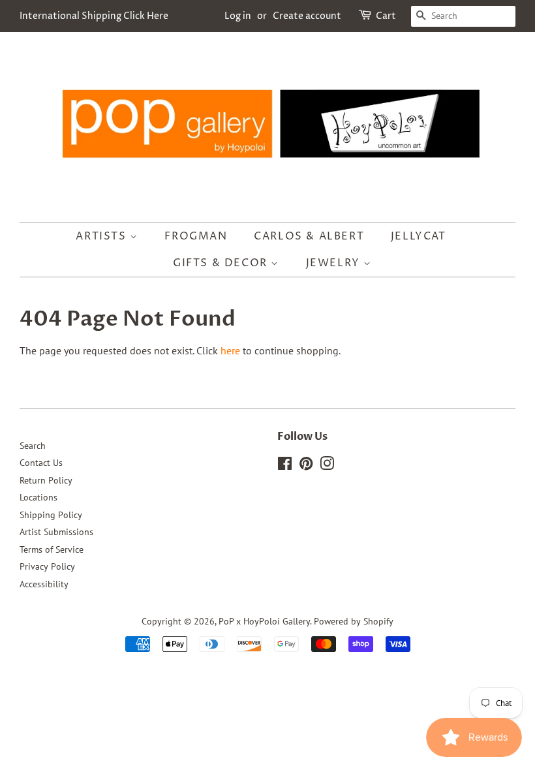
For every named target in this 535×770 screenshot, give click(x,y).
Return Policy (46, 480)
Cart (386, 16)
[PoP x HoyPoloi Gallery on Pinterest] (306, 466)
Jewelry (335, 263)
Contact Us (41, 463)
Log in (237, 16)
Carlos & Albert (309, 236)
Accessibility (44, 584)
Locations (38, 497)
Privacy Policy (47, 566)
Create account (307, 16)
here (230, 350)
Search (33, 446)
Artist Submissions (56, 532)
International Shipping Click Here (94, 16)
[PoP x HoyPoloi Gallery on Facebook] (284, 466)
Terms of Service (52, 549)
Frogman (195, 236)
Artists (103, 236)
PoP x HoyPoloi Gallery (264, 621)
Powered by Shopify (353, 621)
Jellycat (418, 236)
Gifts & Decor (222, 263)
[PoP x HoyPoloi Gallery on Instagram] (327, 466)
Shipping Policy (51, 515)
